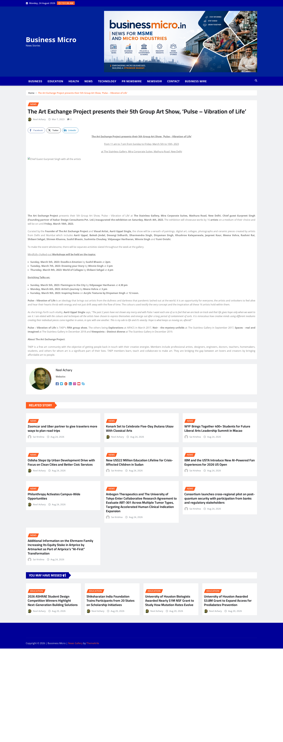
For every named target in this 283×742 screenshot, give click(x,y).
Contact (173, 81)
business (35, 81)
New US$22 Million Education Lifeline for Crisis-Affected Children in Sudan (139, 462)
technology (107, 81)
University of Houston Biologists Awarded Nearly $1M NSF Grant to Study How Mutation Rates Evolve (169, 600)
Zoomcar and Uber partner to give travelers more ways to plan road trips (62, 428)
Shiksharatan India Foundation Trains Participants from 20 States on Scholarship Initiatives (110, 600)
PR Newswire (132, 81)
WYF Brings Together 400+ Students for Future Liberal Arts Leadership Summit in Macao (217, 428)
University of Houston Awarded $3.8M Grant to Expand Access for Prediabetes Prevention (228, 600)
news (88, 81)
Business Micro (51, 39)
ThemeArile (92, 643)
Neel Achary (39, 119)
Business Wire (196, 81)
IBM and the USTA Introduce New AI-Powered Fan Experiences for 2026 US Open (219, 462)
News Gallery (75, 643)
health (74, 81)
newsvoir (154, 81)
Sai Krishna (38, 436)
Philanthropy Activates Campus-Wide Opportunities (54, 496)
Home (31, 92)
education (55, 81)
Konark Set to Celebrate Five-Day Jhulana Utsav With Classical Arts (139, 428)
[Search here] (256, 80)
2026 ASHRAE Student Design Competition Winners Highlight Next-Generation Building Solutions (53, 600)
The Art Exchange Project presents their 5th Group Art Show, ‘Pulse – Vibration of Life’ (82, 92)
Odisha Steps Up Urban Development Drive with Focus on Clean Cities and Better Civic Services (61, 462)
